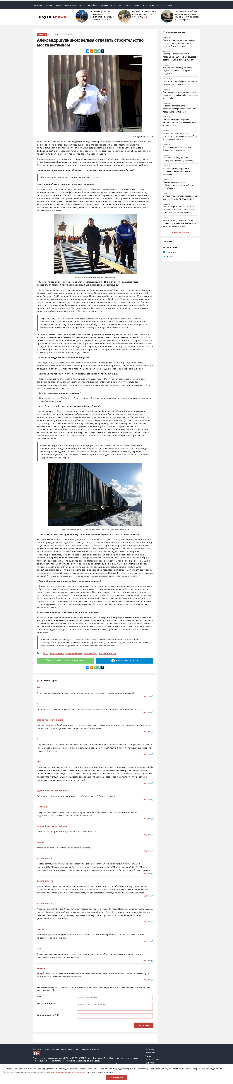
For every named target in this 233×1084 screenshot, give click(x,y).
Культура (82, 5)
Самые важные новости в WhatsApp (67, 660)
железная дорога (57, 653)
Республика (92, 5)
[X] (102, 51)
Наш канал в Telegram (126, 660)
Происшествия (70, 5)
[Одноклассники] (91, 51)
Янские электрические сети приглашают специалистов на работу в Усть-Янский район (102, 15)
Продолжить (116, 1077)
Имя (39, 996)
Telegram (171, 252)
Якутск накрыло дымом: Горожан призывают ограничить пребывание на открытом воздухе (179, 223)
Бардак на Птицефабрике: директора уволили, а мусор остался (144, 14)
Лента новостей (180, 232)
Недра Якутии (148, 5)
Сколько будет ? (48, 1015)
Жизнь (58, 5)
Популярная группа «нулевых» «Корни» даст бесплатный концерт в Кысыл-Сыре (179, 122)
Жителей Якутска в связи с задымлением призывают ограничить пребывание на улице (180, 109)
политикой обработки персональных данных (61, 1072)
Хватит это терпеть (125, 5)
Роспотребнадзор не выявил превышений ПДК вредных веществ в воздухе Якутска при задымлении (180, 57)
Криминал (104, 5)
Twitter (169, 256)
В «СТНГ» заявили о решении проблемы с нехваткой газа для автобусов (177, 171)
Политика (38, 5)
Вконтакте (171, 247)
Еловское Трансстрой (107, 653)
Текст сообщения (46, 1003)
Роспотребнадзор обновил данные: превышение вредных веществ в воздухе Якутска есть (179, 43)
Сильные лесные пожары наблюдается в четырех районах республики (178, 185)
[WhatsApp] (95, 51)
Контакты (160, 5)
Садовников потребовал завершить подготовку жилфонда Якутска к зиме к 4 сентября (187, 15)
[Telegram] (99, 51)
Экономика (48, 5)
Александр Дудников (74, 653)
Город (138, 5)
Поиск (169, 5)
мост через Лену (90, 653)
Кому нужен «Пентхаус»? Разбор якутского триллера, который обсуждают (178, 70)
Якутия (45, 653)
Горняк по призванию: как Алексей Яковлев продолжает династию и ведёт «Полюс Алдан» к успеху (178, 209)
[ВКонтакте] (87, 51)
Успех (113, 5)
